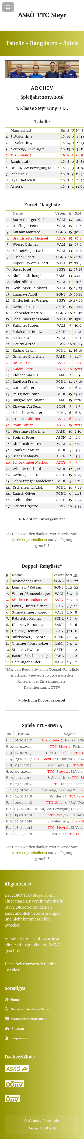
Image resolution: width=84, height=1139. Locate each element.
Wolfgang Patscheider (44, 1120)
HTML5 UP (48, 1128)
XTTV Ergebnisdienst (29, 540)
